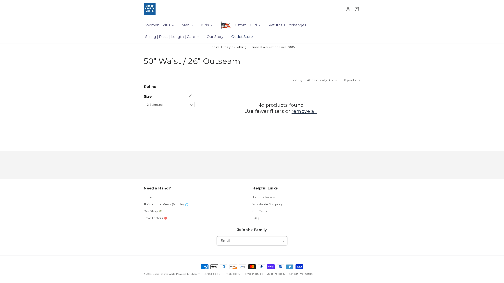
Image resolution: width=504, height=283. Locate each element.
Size (148, 96)
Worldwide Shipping (267, 204)
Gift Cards (259, 211)
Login (148, 197)
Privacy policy (232, 273)
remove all (304, 111)
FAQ (255, 218)
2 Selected (155, 105)
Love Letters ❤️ (155, 218)
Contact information (301, 273)
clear (191, 96)
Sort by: (297, 80)
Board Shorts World (164, 274)
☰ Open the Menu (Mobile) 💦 (166, 204)
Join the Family (263, 197)
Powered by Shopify (188, 274)
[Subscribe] (283, 240)
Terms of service (253, 273)
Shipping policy (276, 273)
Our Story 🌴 (153, 211)
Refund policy (212, 273)
